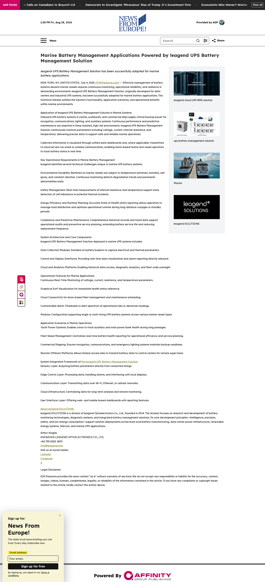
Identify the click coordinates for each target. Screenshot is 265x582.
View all (257, 4)
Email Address (18, 552)
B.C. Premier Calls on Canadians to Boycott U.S (42, 5)
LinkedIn (45, 454)
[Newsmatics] (21, 302)
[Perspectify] (21, 287)
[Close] (59, 515)
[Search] (198, 40)
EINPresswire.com (107, 82)
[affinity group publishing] (21, 295)
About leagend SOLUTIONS (57, 408)
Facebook (46, 458)
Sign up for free (33, 566)
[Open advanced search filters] (205, 40)
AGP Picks (10, 4)
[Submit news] (21, 279)
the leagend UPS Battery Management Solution (109, 361)
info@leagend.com (51, 445)
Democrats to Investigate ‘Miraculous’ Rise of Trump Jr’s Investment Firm (138, 5)
